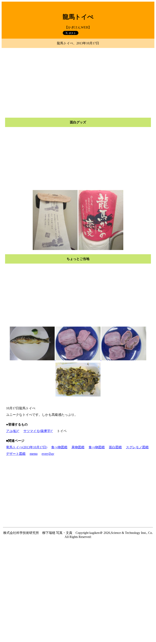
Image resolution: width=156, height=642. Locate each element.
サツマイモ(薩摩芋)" (38, 431)
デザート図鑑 (16, 453)
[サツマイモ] (100, 359)
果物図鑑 (78, 447)
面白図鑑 (115, 447)
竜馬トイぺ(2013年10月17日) (26, 447)
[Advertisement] (78, 77)
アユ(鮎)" (12, 431)
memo (34, 453)
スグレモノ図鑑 (137, 447)
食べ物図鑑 (59, 447)
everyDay (48, 453)
